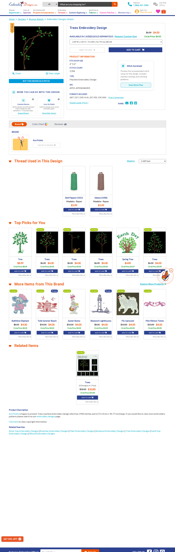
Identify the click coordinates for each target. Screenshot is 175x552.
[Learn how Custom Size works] (32, 99)
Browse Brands (36, 19)
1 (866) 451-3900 (140, 5)
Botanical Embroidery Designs (110, 431)
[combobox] (85, 4)
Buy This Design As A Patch (36, 81)
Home (12, 19)
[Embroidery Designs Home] (23, 4)
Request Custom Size (126, 36)
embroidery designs (46, 416)
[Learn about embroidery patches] (58, 99)
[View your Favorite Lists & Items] (158, 11)
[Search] (115, 4)
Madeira (131, 161)
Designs (22, 19)
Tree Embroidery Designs (138, 431)
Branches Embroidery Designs (54, 431)
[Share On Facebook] (131, 103)
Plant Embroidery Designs (82, 431)
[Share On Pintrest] (135, 103)
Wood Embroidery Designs (42, 433)
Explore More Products (152, 284)
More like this (77, 214)
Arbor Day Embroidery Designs (24, 431)
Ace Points (14, 413)
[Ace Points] (20, 143)
